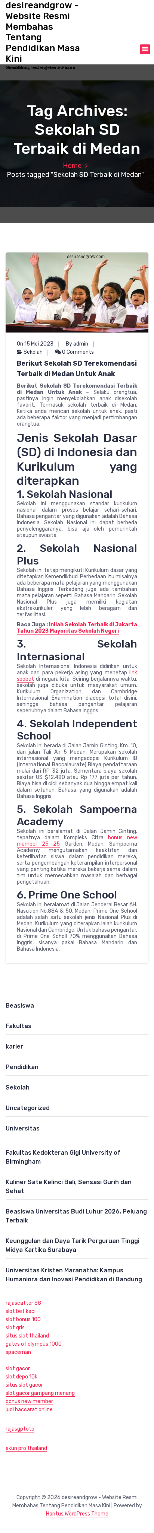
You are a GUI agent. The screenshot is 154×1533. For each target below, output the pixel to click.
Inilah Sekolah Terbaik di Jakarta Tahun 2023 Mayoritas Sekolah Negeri (77, 627)
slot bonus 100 (23, 1319)
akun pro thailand (26, 1448)
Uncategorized (28, 1107)
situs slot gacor (24, 1385)
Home (72, 166)
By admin (77, 344)
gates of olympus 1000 (34, 1344)
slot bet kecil (21, 1311)
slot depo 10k (21, 1377)
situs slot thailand (27, 1336)
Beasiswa (20, 1005)
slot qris (15, 1327)
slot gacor (18, 1368)
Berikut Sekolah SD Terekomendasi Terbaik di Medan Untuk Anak (77, 368)
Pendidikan (22, 1067)
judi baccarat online (29, 1409)
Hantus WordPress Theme (77, 1514)
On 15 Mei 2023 (35, 344)
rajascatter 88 (23, 1303)
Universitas (23, 1128)
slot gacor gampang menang (40, 1393)
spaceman (18, 1352)
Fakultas (18, 1026)
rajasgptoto (20, 1429)
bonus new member (29, 1401)
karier (14, 1046)
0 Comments (77, 352)
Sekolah (33, 352)
